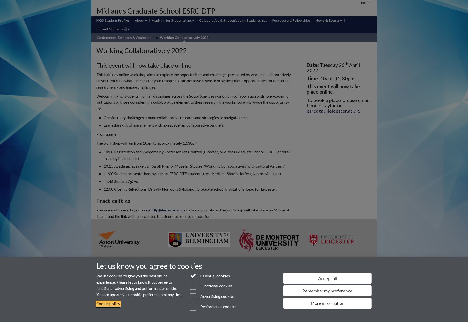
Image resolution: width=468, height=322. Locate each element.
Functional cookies (216, 286)
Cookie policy (108, 303)
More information (327, 303)
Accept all (327, 278)
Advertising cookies (217, 296)
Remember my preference (327, 290)
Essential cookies (214, 275)
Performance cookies (218, 306)
